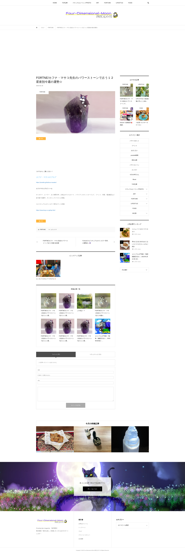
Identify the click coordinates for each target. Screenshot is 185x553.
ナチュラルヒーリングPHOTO (82, 3)
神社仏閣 (134, 160)
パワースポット (134, 141)
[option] (55, 439)
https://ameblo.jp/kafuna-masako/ (46, 182)
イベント (134, 145)
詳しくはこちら (92, 489)
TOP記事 (65, 3)
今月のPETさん (134, 174)
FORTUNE (107, 3)
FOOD (130, 3)
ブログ (80, 531)
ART (97, 3)
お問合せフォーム (83, 523)
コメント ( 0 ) (56, 354)
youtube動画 (134, 155)
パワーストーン (134, 165)
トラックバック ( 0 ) (95, 354)
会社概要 (81, 539)
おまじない (134, 150)
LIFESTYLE (119, 3)
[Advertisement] (92, 52)
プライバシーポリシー (84, 535)
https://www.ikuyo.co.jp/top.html (45, 210)
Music (134, 179)
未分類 (134, 213)
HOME (55, 3)
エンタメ (134, 170)
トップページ (82, 527)
